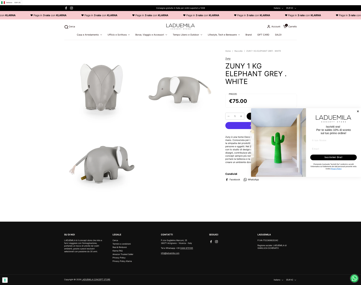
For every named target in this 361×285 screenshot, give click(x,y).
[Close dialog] (358, 111)
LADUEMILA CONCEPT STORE (96, 279)
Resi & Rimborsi (120, 247)
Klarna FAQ (118, 250)
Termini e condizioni (122, 244)
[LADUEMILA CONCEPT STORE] (180, 26)
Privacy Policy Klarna (122, 261)
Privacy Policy (119, 257)
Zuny (228, 58)
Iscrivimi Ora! (334, 157)
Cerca (115, 240)
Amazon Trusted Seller (123, 254)
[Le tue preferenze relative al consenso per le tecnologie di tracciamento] (5, 280)
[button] (69, 26)
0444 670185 (186, 248)
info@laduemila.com (170, 253)
